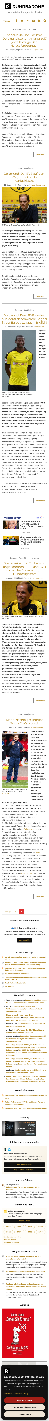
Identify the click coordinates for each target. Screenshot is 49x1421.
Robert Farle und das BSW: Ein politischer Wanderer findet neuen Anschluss (25, 969)
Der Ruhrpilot (10, 986)
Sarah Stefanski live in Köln (15, 983)
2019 (41, 1232)
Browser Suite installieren (24, 1170)
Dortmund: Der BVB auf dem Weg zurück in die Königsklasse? (24, 177)
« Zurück (7, 912)
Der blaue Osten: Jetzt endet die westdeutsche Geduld (26, 1108)
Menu (7, 21)
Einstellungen (24, 1414)
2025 (19, 1227)
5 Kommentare (38, 50)
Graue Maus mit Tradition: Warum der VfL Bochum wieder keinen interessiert (25, 1257)
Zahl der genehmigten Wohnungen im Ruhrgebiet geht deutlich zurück (26, 978)
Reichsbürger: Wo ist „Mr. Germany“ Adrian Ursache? (23, 1188)
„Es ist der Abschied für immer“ (17, 974)
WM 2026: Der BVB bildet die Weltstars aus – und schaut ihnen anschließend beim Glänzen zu (26, 1052)
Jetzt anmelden (25, 940)
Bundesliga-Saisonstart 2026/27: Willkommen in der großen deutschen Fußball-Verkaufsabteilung (25, 964)
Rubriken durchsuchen (12, 1237)
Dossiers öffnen (10, 1240)
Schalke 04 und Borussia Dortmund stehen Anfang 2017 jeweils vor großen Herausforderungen (24, 40)
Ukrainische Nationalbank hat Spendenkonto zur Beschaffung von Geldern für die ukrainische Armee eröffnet (26, 1286)
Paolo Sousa (26, 873)
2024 (30, 1227)
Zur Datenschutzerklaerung (16, 1393)
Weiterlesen (40, 154)
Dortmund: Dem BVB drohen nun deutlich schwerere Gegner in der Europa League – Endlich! (24, 319)
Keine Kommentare (38, 185)
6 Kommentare (39, 327)
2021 (19, 1232)
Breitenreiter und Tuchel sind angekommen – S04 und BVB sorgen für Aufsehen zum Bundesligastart (24, 568)
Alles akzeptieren (24, 1400)
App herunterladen (24, 1164)
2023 (40, 1227)
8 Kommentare (38, 578)
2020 (30, 1232)
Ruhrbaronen (29, 829)
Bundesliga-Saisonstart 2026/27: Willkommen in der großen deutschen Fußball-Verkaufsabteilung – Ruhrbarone (26, 1047)
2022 (8, 1232)
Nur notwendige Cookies (24, 1407)
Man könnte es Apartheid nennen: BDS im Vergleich (25, 1271)
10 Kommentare (37, 728)
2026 (8, 1227)
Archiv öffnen (24, 1221)
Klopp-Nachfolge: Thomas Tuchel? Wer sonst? (24, 721)
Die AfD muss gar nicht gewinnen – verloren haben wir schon (26, 958)
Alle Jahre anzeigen (11, 1242)
